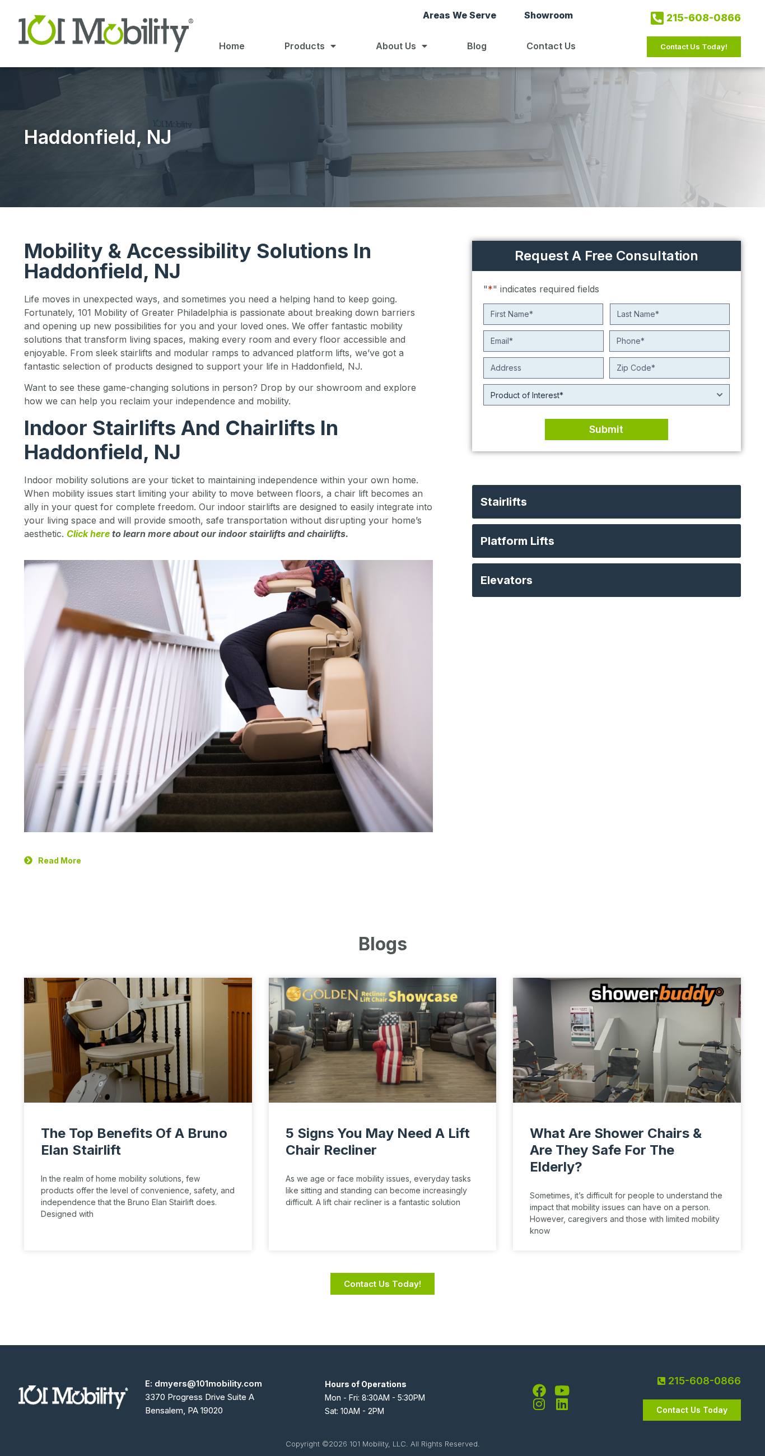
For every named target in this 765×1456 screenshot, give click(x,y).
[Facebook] (539, 1390)
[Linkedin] (562, 1404)
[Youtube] (562, 1390)
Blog (477, 46)
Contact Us (551, 46)
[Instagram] (539, 1404)
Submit (606, 429)
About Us (396, 46)
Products (304, 46)
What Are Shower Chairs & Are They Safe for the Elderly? (616, 1150)
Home (232, 46)
